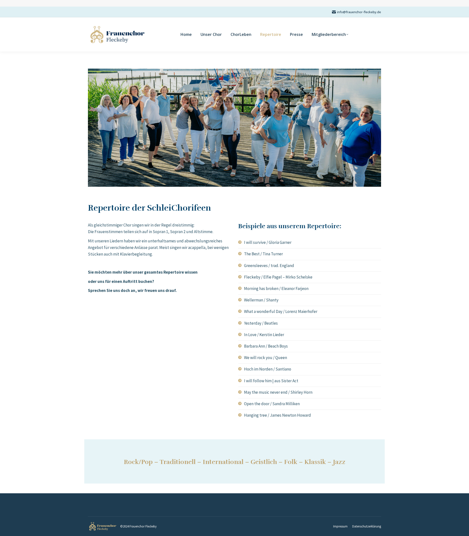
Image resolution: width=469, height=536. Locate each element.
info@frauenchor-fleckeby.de (359, 12)
